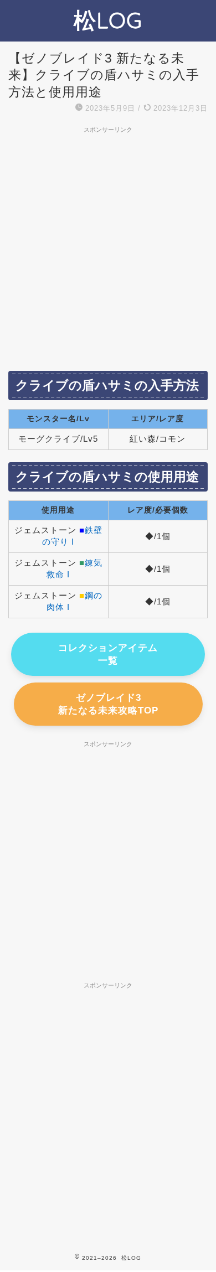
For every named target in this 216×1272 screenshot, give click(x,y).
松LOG (108, 20)
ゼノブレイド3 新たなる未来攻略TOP (108, 704)
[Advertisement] (108, 246)
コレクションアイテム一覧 (108, 654)
